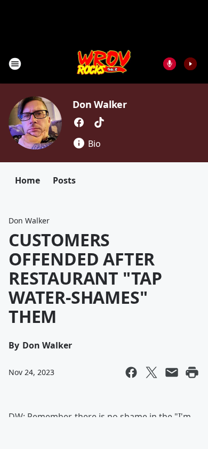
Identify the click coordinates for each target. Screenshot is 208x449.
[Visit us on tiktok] (99, 122)
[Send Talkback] (169, 63)
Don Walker (100, 104)
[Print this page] (192, 372)
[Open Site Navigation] (15, 63)
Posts (64, 180)
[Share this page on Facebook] (131, 372)
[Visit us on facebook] (79, 122)
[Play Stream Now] (190, 63)
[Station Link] (104, 63)
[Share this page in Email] (171, 372)
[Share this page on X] (151, 372)
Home (27, 180)
